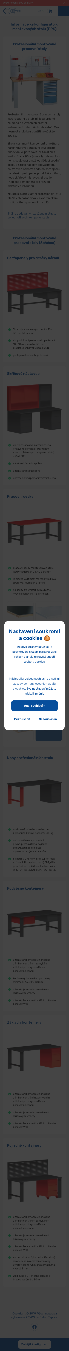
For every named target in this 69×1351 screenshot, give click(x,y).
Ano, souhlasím (34, 705)
